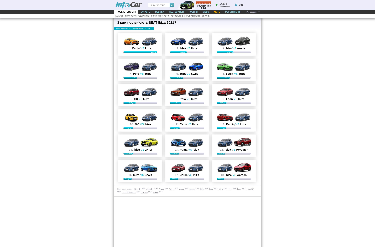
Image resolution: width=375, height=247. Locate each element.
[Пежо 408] (193, 5)
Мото (217, 12)
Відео (206, 12)
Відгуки (159, 12)
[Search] (172, 5)
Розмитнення (233, 12)
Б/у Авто (145, 12)
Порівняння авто (160, 16)
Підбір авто (143, 16)
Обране (205, 16)
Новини (193, 12)
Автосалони (177, 16)
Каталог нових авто (125, 16)
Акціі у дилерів (193, 16)
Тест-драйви (176, 12)
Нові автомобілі (126, 12)
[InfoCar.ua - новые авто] (129, 5)
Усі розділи (252, 12)
